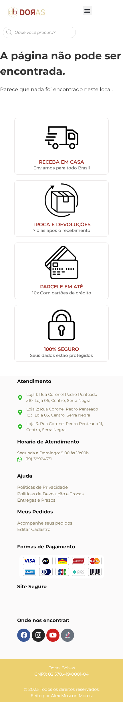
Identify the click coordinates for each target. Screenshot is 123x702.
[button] (87, 10)
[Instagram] (38, 635)
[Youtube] (52, 635)
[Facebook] (23, 635)
